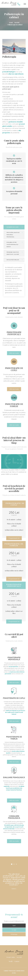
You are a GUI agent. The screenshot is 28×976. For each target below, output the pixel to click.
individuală (14, 658)
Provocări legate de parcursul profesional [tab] (13, 234)
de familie (14, 738)
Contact (16, 961)
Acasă (11, 22)
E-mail (14, 930)
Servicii (16, 22)
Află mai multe (14, 353)
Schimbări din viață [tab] (12, 227)
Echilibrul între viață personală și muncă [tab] (12, 244)
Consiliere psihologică (14, 817)
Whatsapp (14, 934)
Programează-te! (14, 538)
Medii (10, 961)
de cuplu (14, 698)
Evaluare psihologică (14, 777)
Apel (14, 925)
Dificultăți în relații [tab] (13, 259)
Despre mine (10, 957)
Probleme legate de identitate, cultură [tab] (13, 253)
